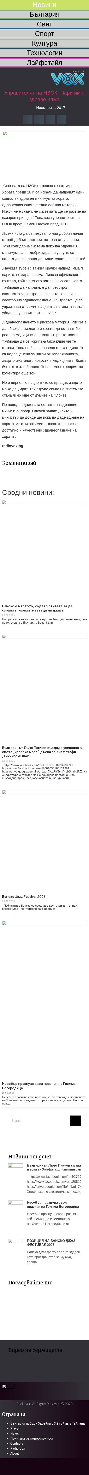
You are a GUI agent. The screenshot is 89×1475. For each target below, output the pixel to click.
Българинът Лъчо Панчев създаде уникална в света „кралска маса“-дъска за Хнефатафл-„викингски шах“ (42, 752)
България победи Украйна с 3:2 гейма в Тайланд (47, 1423)
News (14, 1433)
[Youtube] (26, 1135)
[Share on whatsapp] (61, 119)
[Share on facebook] (27, 119)
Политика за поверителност (31, 1438)
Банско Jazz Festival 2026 (24, 897)
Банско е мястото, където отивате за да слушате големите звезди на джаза (37, 608)
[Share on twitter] (39, 119)
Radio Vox (17, 1448)
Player (15, 1428)
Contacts (16, 1443)
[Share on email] (50, 119)
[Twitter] (13, 1135)
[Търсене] (75, 1121)
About (14, 1453)
